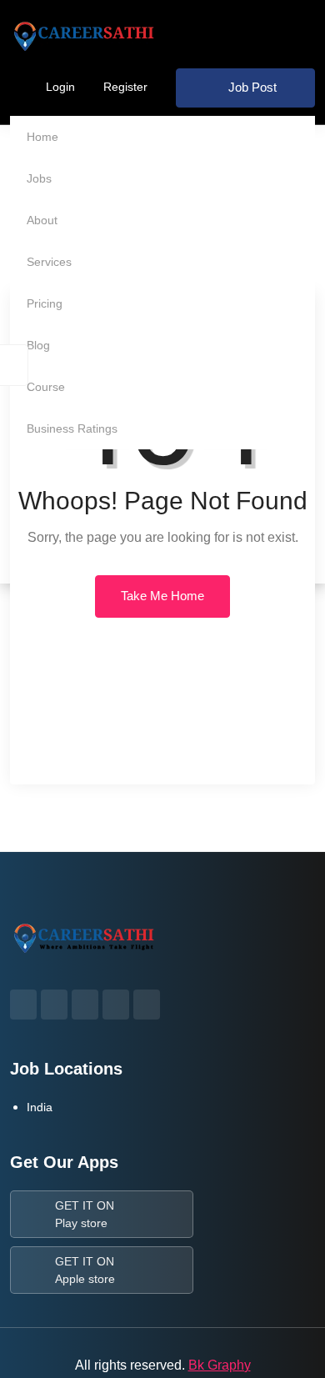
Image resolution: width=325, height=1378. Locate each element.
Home (42, 136)
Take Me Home (162, 596)
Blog (38, 345)
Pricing (44, 303)
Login (60, 86)
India (39, 1107)
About (42, 220)
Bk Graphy (219, 1365)
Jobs (39, 178)
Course (46, 386)
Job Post (252, 87)
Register (125, 86)
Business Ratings (72, 428)
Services (49, 261)
